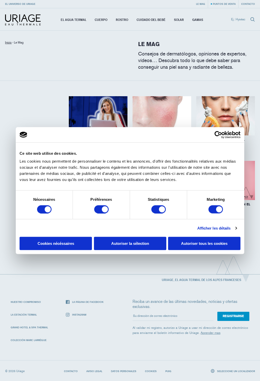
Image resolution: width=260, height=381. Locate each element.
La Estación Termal (24, 314)
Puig (168, 371)
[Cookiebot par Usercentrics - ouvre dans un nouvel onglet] (218, 134)
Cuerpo (101, 20)
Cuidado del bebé (151, 20)
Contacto (248, 3)
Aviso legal (94, 371)
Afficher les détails (214, 228)
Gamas (197, 20)
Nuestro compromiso (26, 301)
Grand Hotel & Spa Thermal (29, 327)
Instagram (79, 314)
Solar (179, 20)
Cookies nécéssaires (56, 243)
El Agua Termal (73, 20)
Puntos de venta (224, 3)
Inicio (8, 42)
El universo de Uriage (20, 3)
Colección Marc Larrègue (28, 340)
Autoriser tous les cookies (204, 243)
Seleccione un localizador (235, 371)
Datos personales (123, 371)
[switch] (101, 209)
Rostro (122, 20)
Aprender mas (210, 333)
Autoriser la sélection (130, 243)
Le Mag (200, 3)
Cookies (151, 371)
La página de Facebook (88, 301)
